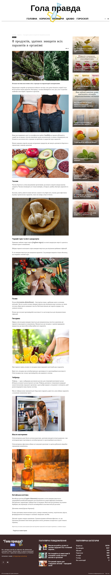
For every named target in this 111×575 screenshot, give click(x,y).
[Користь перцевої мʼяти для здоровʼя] (86, 154)
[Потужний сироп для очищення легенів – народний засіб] (43, 563)
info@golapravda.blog (20, 556)
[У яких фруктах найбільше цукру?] (86, 136)
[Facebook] (105, 18)
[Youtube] (108, 18)
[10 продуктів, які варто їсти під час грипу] (86, 82)
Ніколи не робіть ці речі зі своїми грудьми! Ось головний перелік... (60, 547)
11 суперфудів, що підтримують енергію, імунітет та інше (85, 195)
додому (14, 35)
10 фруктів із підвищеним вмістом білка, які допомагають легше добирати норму (85, 68)
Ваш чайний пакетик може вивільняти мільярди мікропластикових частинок (83, 104)
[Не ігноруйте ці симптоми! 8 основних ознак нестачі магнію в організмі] (43, 555)
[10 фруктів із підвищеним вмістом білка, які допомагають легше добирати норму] (86, 64)
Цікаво (70, 18)
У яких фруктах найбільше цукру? (85, 142)
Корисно (44, 18)
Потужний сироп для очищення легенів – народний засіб (59, 563)
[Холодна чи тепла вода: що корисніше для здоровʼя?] (86, 118)
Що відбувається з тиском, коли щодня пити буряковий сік (85, 213)
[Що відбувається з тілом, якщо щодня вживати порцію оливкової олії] (86, 45)
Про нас (107, 573)
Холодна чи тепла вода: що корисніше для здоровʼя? (83, 123)
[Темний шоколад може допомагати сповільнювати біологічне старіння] (86, 172)
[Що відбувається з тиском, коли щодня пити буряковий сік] (86, 208)
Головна (32, 18)
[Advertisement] (55, 26)
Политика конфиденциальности (96, 573)
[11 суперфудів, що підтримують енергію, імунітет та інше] (86, 190)
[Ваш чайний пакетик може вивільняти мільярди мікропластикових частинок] (86, 100)
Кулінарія (58, 18)
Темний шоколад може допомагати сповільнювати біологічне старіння (83, 176)
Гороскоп (82, 18)
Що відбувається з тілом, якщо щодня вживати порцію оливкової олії (85, 49)
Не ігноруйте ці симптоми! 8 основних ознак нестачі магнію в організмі (59, 555)
